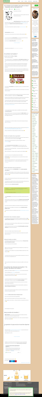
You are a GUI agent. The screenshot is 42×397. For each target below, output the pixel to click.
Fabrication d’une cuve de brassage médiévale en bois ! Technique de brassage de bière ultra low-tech (35, 182)
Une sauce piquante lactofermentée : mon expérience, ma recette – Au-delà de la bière (35, 49)
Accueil (19, 1)
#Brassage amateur (23, 362)
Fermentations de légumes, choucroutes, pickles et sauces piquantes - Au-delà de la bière (35, 187)
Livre (33, 148)
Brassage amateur (34, 123)
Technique (33, 161)
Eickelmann (13, 272)
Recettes (34, 104)
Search (37, 5)
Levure (33, 146)
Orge (33, 153)
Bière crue (33, 116)
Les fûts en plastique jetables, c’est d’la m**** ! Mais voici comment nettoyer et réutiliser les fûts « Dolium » (35, 44)
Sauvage (33, 158)
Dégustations (34, 93)
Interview (33, 143)
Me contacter (30, 1)
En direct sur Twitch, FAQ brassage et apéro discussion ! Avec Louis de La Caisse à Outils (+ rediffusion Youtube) (35, 73)
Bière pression (34, 118)
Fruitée (36, 136)
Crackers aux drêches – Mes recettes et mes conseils (35, 206)
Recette (37, 156)
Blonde (33, 121)
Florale (33, 136)
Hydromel (33, 141)
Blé (36, 121)
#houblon (10, 188)
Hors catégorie (35, 98)
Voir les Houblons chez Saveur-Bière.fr (10, 104)
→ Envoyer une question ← (16, 42)
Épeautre (33, 168)
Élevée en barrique (34, 166)
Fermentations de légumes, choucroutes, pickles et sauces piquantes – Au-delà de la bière (35, 55)
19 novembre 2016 (18, 192)
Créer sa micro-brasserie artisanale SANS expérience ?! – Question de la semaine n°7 (35, 61)
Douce (33, 131)
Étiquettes (33, 171)
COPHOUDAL (6, 141)
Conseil (33, 126)
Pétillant (33, 156)
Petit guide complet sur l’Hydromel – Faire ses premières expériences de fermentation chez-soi (35, 67)
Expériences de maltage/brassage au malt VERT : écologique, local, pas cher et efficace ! (35, 179)
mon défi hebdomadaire (24, 22)
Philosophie (36, 153)
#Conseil (26, 362)
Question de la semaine (23, 26)
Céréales (33, 128)
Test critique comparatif (34, 163)
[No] (41, 395)
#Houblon (29, 362)
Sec (36, 158)
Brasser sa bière (35, 1)
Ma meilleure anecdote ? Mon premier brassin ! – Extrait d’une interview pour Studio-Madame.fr (35, 221)
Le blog (22, 1)
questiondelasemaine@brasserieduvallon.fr (15, 329)
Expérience (33, 133)
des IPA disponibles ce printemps (24, 210)
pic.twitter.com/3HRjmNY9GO (19, 189)
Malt (35, 148)
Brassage (34, 83)
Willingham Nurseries (17, 270)
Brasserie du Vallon (35, 85)
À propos (26, 1)
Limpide (36, 146)
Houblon (33, 138)
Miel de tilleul (33, 151)
